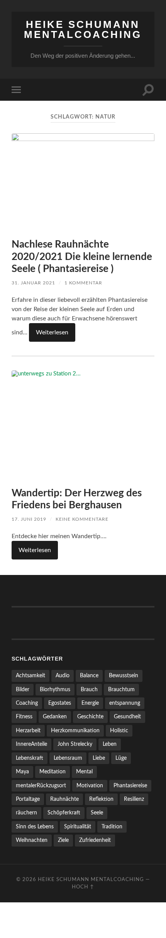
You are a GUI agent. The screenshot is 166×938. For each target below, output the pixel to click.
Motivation (89, 785)
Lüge (121, 758)
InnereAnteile (31, 744)
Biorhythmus (55, 689)
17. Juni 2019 (29, 519)
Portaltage (28, 799)
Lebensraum (68, 758)
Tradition (112, 827)
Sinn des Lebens (35, 827)
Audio (62, 675)
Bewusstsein (123, 675)
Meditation (52, 771)
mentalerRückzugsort (41, 785)
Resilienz (134, 799)
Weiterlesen (52, 332)
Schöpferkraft (63, 813)
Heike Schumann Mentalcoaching (83, 29)
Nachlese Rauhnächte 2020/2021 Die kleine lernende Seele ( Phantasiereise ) (82, 256)
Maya (22, 771)
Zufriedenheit (95, 840)
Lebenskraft (29, 758)
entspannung (124, 703)
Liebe (99, 758)
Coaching (27, 703)
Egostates (59, 703)
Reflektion (101, 799)
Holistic (119, 730)
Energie (90, 703)
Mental (84, 771)
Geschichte (90, 716)
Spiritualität (77, 827)
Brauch (89, 689)
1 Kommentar (83, 283)
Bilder (22, 689)
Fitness (24, 716)
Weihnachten (31, 840)
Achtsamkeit (30, 675)
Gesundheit (127, 716)
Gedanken (55, 716)
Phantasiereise (130, 785)
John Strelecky (75, 744)
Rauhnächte (64, 799)
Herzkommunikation (75, 730)
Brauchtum (121, 689)
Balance (89, 675)
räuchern (26, 813)
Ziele (63, 840)
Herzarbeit (28, 730)
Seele (97, 813)
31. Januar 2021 (33, 283)
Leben (110, 744)
